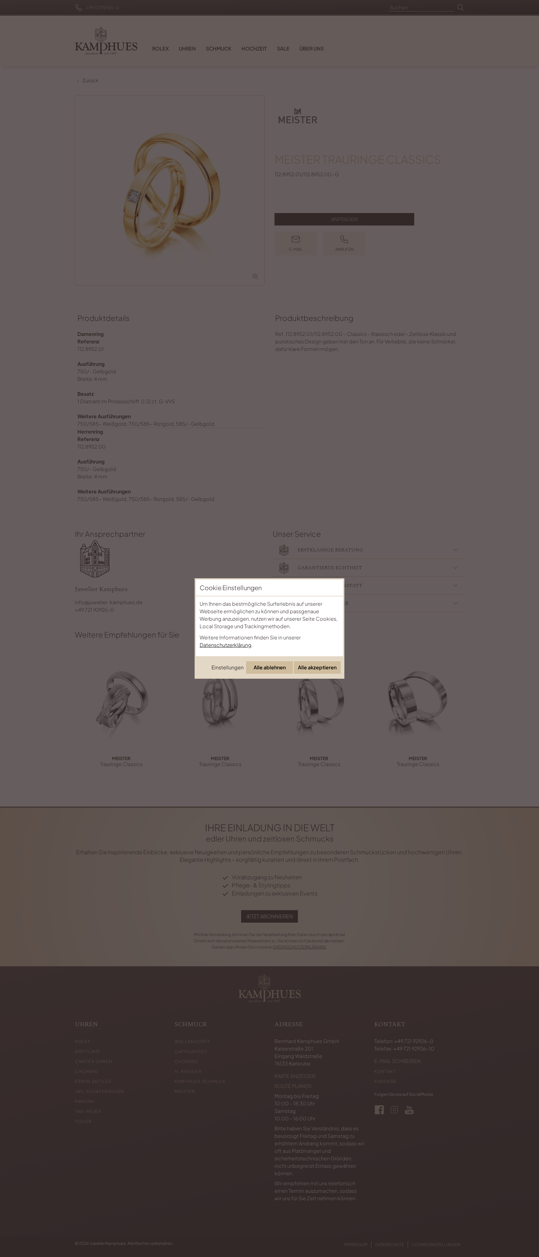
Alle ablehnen (270, 667)
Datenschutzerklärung (225, 645)
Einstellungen (227, 667)
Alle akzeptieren (317, 667)
